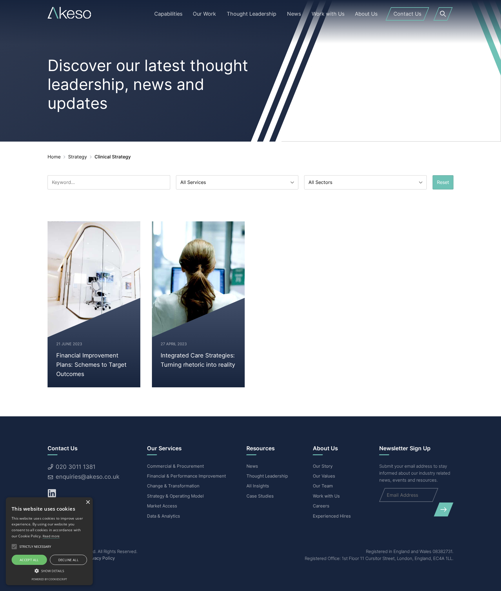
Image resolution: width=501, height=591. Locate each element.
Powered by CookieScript (49, 579)
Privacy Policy (100, 558)
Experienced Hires (332, 516)
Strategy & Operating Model (175, 496)
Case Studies (260, 496)
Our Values (324, 476)
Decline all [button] (68, 560)
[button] (49, 571)
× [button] (88, 502)
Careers (321, 506)
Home (54, 157)
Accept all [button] (29, 560)
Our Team (323, 486)
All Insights (257, 486)
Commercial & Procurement (175, 466)
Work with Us (326, 496)
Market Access (162, 506)
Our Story (323, 466)
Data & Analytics (163, 516)
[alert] (49, 541)
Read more (51, 536)
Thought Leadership (267, 476)
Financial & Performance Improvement (186, 476)
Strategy (77, 157)
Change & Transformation (173, 486)
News (252, 466)
